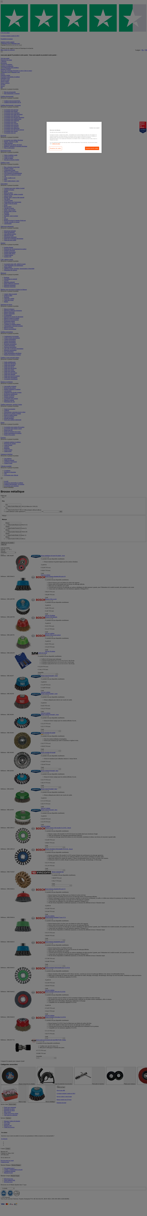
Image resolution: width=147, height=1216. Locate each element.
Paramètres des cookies (55, 148)
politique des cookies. (56, 143)
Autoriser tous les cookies (92, 148)
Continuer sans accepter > (94, 127)
